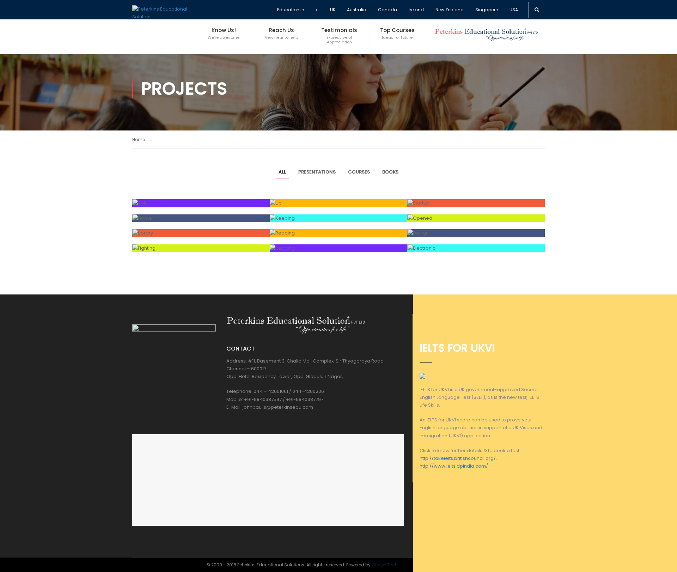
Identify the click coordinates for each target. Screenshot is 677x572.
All (282, 172)
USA (514, 10)
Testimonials (339, 30)
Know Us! (224, 30)
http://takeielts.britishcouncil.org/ (458, 458)
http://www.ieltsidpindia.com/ (454, 466)
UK (332, 10)
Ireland (416, 10)
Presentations (317, 172)
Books (390, 172)
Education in (290, 10)
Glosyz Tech (385, 565)
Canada (387, 10)
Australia (356, 10)
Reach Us (281, 30)
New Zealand (449, 10)
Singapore (486, 10)
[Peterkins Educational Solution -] (164, 13)
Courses (359, 172)
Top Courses (397, 30)
